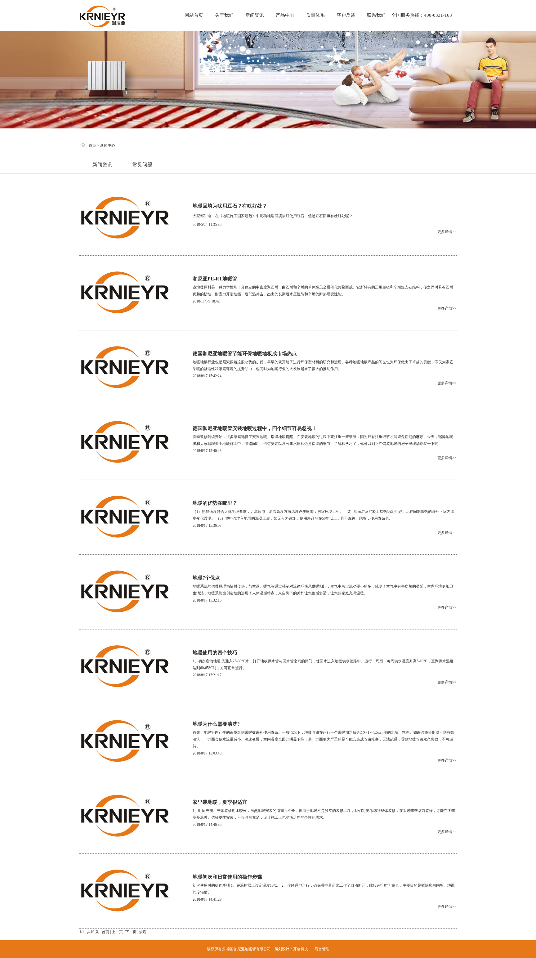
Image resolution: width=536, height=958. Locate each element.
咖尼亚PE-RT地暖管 (215, 278)
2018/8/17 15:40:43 (207, 451)
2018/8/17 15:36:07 (207, 525)
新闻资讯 (254, 15)
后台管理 (322, 949)
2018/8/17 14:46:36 (207, 824)
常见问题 (142, 164)
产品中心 (285, 15)
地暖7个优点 (206, 577)
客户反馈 (346, 15)
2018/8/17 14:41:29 (207, 899)
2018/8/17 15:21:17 (207, 675)
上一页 (117, 932)
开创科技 (300, 949)
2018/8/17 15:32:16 (207, 600)
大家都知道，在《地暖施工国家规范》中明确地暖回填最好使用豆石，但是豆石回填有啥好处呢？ (273, 216)
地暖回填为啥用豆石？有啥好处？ (230, 205)
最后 (142, 932)
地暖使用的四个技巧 (215, 652)
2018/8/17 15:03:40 (207, 753)
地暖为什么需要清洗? (216, 724)
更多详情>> (447, 232)
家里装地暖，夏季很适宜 (220, 802)
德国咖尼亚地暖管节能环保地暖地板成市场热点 (245, 353)
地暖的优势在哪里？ (215, 503)
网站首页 (194, 15)
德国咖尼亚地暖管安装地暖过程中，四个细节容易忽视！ (255, 428)
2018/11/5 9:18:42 (206, 301)
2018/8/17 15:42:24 (207, 376)
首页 (92, 145)
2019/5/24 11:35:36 (207, 224)
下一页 (130, 932)
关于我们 (224, 15)
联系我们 (376, 15)
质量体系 (315, 15)
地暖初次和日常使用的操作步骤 (227, 877)
